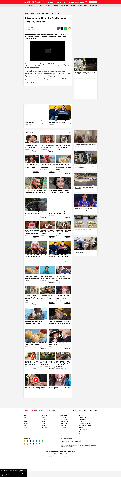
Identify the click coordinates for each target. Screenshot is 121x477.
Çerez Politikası (82, 421)
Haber (55, 453)
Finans (43, 421)
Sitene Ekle (81, 433)
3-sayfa (32, 13)
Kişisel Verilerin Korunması (85, 423)
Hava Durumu (64, 417)
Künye (89, 410)
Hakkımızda (74, 410)
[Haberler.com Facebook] (27, 441)
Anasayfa (26, 13)
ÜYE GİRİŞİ (94, 2)
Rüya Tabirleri (63, 425)
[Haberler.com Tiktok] (33, 444)
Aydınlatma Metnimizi (12, 474)
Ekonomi (25, 417)
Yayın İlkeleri (95, 410)
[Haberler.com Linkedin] (36, 441)
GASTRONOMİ (93, 5)
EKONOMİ (51, 2)
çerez (2, 471)
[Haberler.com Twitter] (30, 441)
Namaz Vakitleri (64, 419)
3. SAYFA (55, 5)
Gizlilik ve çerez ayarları (50, 456)
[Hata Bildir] (57, 456)
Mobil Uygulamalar (83, 429)
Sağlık (43, 417)
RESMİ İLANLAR (82, 5)
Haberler (25, 415)
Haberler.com (64, 415)
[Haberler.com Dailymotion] (39, 444)
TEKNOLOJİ (64, 5)
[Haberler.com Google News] (25, 441)
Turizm (43, 423)
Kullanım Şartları (82, 417)
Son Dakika (26, 423)
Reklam (80, 410)
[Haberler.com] (31, 410)
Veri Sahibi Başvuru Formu (85, 425)
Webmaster (81, 427)
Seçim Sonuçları (64, 421)
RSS (80, 431)
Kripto (25, 425)
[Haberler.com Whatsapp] (39, 441)
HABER (81, 2)
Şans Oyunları (64, 423)
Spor (25, 419)
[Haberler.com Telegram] (36, 444)
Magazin (25, 421)
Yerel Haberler (45, 427)
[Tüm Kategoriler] (24, 6)
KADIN (40, 5)
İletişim (85, 410)
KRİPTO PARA (73, 2)
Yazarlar (43, 425)
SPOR (65, 2)
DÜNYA (73, 5)
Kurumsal (81, 415)
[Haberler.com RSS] (25, 444)
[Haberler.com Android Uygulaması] (71, 441)
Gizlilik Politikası (82, 419)
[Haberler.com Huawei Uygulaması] (78, 441)
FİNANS (48, 5)
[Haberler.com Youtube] (30, 444)
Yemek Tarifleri (64, 427)
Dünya (25, 429)
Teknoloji (44, 419)
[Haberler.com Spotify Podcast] (42, 441)
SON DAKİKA (32, 5)
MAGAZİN (59, 2)
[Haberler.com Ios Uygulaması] (64, 441)
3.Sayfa (25, 427)
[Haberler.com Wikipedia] (27, 444)
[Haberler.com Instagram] (33, 441)
